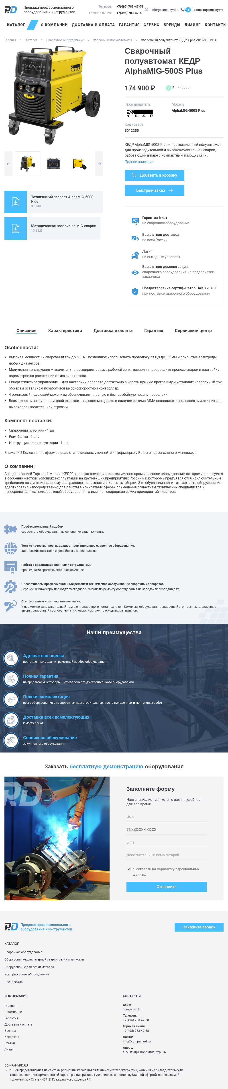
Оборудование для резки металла (29, 967)
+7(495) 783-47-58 (130, 6)
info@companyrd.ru (165, 10)
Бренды (10, 1030)
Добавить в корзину (158, 175)
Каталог (31, 40)
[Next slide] (99, 163)
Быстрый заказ (150, 190)
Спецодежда (13, 982)
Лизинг (9, 1049)
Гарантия (11, 1018)
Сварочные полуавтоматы (112, 40)
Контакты (11, 1037)
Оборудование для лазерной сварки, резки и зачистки (44, 959)
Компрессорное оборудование (26, 974)
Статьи (9, 1043)
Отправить (167, 886)
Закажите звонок (199, 927)
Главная (10, 40)
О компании (13, 1012)
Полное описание (139, 162)
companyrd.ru (132, 1009)
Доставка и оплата (18, 1024)
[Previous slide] (8, 163)
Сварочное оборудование (65, 40)
